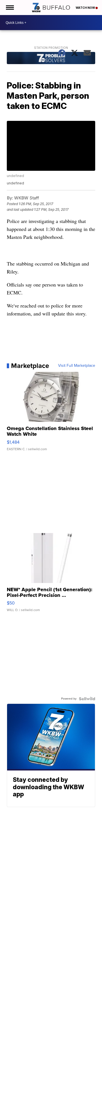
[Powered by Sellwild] (87, 699)
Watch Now (85, 7)
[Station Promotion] (51, 59)
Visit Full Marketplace (76, 366)
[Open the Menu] (9, 7)
